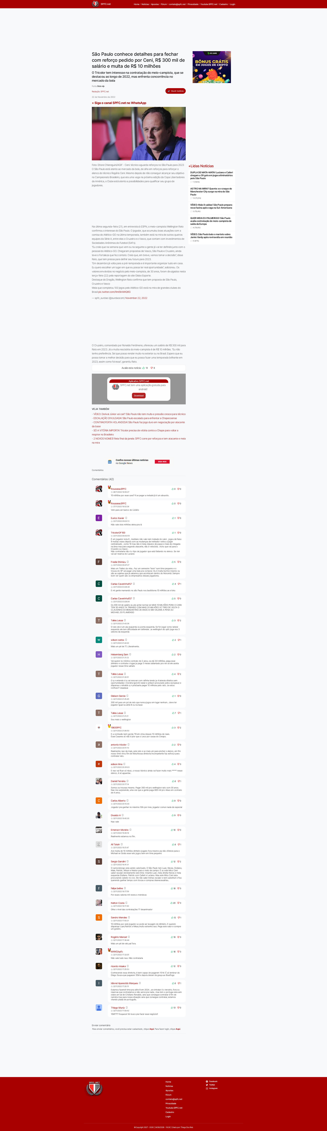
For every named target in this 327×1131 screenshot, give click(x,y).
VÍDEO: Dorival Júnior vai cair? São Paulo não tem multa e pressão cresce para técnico (140, 414)
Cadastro (223, 4)
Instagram (213, 1088)
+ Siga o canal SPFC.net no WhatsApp (119, 103)
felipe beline (117, 888)
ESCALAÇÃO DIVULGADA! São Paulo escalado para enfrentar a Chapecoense (135, 418)
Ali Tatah (115, 844)
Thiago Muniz (118, 1007)
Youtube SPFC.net (208, 4)
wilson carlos (117, 640)
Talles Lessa (117, 620)
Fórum (164, 4)
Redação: (100, 91)
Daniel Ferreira (118, 781)
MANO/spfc (117, 951)
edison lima (116, 764)
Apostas (155, 4)
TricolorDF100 (118, 532)
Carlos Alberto (118, 800)
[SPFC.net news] (138, 461)
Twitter (212, 1085)
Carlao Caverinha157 (121, 584)
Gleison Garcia (118, 696)
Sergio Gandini (118, 861)
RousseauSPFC (118, 489)
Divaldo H (116, 815)
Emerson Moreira (119, 830)
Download (138, 395)
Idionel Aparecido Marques (124, 983)
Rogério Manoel (119, 937)
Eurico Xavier (117, 518)
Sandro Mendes (119, 917)
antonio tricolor (118, 744)
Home (136, 4)
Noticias (145, 4)
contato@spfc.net (177, 4)
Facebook (213, 1081)
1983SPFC (116, 727)
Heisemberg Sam (119, 654)
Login (232, 4)
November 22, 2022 (136, 298)
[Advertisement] (163, 28)
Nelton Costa (117, 903)
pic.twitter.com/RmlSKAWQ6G (114, 291)
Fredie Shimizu (118, 562)
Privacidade (193, 4)
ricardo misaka (118, 966)
